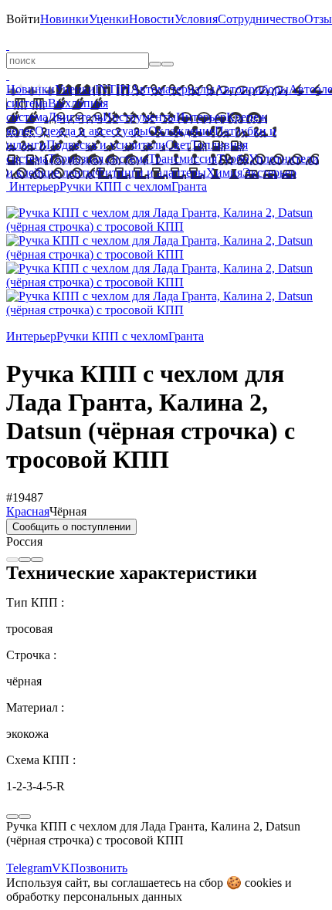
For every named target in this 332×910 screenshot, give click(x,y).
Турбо (233, 158)
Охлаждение (181, 130)
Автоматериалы (172, 89)
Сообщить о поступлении (71, 527)
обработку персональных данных (94, 896)
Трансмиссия (182, 158)
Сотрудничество (261, 18)
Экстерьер (269, 172)
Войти (23, 18)
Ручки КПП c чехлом (115, 186)
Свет (178, 144)
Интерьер (201, 116)
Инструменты (139, 116)
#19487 (24, 497)
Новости (151, 18)
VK (61, 867)
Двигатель (75, 116)
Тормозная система (98, 158)
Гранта (189, 186)
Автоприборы (252, 89)
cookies (263, 882)
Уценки (109, 18)
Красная (27, 511)
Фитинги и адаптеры (150, 172)
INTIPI (112, 89)
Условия (196, 18)
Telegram (29, 867)
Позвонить (98, 867)
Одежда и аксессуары (91, 130)
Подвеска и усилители (105, 144)
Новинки (64, 18)
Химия (224, 172)
